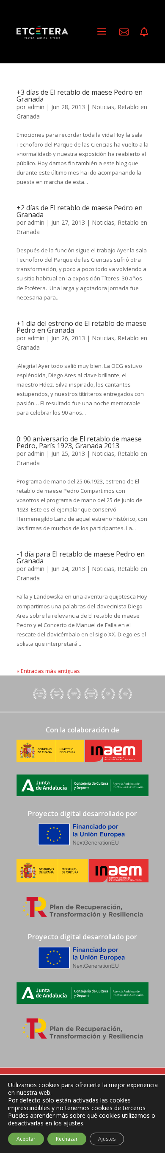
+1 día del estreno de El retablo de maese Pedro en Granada (81, 327)
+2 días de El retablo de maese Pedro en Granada (79, 211)
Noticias (103, 107)
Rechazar (67, 1138)
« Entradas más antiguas (48, 671)
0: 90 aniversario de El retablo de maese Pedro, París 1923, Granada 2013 (79, 442)
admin (36, 107)
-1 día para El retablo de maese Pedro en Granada (80, 557)
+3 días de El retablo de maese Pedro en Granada (79, 96)
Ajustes (107, 1138)
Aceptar (26, 1138)
